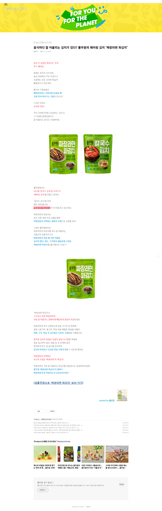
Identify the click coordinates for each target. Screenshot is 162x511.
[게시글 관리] (44, 411)
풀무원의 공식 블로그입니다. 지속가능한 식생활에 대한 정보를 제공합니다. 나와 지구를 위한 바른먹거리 (70, 485)
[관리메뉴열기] (158, 255)
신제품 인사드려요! (46, 419)
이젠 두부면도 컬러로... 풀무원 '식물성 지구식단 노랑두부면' (50, 432)
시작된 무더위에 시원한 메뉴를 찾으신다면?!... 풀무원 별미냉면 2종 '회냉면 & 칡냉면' (57, 430)
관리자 (88, 507)
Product (36, 419)
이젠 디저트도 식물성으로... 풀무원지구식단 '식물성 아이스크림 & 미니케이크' (55, 428)
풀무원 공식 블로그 (45, 482)
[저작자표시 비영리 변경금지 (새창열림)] (60, 411)
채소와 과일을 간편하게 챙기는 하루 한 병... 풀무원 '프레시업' (50, 423)
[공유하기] (42, 411)
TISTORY (81, 507)
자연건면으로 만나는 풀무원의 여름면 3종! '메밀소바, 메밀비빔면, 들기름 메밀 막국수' (57, 425)
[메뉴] (6, 4)
